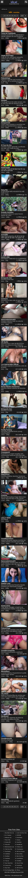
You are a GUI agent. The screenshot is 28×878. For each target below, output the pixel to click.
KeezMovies (19, 844)
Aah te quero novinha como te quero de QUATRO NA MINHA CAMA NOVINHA (13, 630)
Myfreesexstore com (9, 846)
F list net (7, 860)
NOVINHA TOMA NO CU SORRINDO (13, 258)
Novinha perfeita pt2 (8, 759)
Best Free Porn (20, 856)
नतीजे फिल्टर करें (4, 9)
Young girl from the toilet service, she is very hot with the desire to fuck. (13, 102)
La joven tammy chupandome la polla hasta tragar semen (13, 673)
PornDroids (19, 865)
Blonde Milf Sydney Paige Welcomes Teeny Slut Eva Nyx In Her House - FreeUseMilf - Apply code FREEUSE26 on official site (13, 497)
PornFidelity (19, 837)
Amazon (18, 839)
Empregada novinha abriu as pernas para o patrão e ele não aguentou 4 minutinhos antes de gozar (13, 563)
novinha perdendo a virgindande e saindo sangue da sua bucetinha (12, 35)
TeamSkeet (7, 858)
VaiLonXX (7, 844)
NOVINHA (4, 519)
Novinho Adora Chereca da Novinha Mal (13, 389)
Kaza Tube (7, 867)
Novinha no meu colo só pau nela (12, 300)
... (19, 15)
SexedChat (19, 842)
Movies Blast (19, 853)
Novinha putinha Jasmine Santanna (13, 476)
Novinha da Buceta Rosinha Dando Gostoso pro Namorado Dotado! (13, 585)
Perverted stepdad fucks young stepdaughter (11, 432)
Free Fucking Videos (9, 870)
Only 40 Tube (20, 863)
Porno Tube (7, 839)
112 (22, 15)
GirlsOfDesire (20, 858)
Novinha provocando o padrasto (12, 652)
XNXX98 (19, 835)
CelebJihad (7, 853)
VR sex (18, 870)
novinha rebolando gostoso (10, 801)
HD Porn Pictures (20, 851)
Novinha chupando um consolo (11, 780)
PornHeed (7, 856)
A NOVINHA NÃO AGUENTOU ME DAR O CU (12, 192)
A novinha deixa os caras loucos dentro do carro (12, 214)
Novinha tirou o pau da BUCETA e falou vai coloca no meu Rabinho (12, 344)
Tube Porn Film (8, 849)
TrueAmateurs (20, 849)
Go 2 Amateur (8, 835)
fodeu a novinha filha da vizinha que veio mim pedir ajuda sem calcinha (13, 696)
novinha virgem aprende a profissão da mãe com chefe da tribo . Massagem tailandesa (13, 147)
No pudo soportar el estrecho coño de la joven (13, 366)
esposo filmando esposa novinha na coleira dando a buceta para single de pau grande (13, 541)
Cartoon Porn (8, 865)
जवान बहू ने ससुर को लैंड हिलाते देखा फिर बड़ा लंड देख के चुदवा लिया (13, 169)
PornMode (19, 860)
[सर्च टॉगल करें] (25, 2)
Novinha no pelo (6, 410)
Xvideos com (19, 846)
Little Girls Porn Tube (22, 832)
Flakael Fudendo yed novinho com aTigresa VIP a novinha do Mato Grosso (12, 80)
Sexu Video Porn (9, 863)
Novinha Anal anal (7, 279)
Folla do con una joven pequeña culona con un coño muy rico (12, 58)
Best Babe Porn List (9, 832)
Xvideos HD (7, 842)
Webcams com (8, 837)
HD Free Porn (20, 867)
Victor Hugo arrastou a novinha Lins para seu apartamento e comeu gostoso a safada (13, 125)
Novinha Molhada (7, 740)
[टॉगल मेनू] (2, 2)
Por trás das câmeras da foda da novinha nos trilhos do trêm (12, 718)
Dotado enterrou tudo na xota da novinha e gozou (12, 321)
